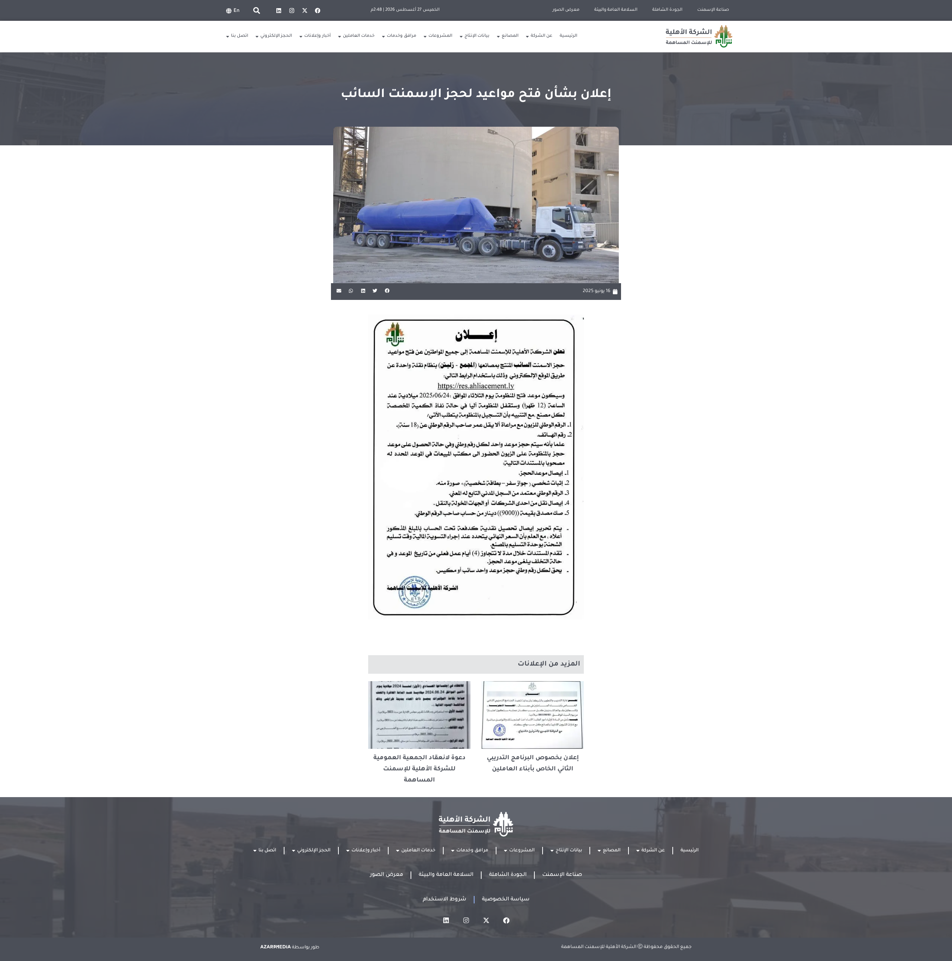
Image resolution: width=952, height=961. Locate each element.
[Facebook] (317, 10)
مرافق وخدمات (401, 36)
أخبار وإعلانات (317, 36)
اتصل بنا (239, 36)
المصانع (510, 36)
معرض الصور (566, 10)
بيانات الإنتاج (476, 36)
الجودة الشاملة (667, 10)
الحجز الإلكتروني (276, 36)
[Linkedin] (278, 10)
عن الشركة (541, 36)
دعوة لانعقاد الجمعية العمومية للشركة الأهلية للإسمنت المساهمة (419, 769)
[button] (256, 10)
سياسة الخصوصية (506, 900)
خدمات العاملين (358, 36)
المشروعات (440, 36)
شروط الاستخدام (444, 900)
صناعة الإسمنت (713, 10)
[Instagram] (291, 10)
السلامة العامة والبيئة (615, 10)
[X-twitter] (304, 10)
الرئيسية (568, 36)
